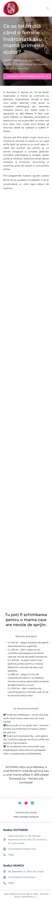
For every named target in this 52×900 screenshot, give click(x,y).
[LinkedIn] (32, 803)
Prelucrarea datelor (26, 817)
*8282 (11, 854)
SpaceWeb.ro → (29, 896)
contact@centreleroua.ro (22, 849)
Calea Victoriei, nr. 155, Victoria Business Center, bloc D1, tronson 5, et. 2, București (27, 840)
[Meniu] (47, 8)
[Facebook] (19, 803)
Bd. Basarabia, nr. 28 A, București (26, 871)
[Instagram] (26, 803)
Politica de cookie (26, 812)
